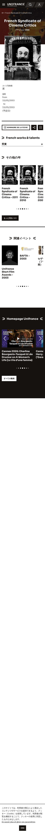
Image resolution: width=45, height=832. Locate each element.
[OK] (22, 828)
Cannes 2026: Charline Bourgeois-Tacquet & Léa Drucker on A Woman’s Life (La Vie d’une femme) (17, 356)
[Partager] (34, 127)
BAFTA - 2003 (25, 257)
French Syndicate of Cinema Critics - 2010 (27, 194)
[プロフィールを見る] (39, 4)
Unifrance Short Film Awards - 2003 (8, 273)
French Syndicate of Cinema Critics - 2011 (10, 193)
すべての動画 (9, 378)
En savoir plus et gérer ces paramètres (18, 822)
